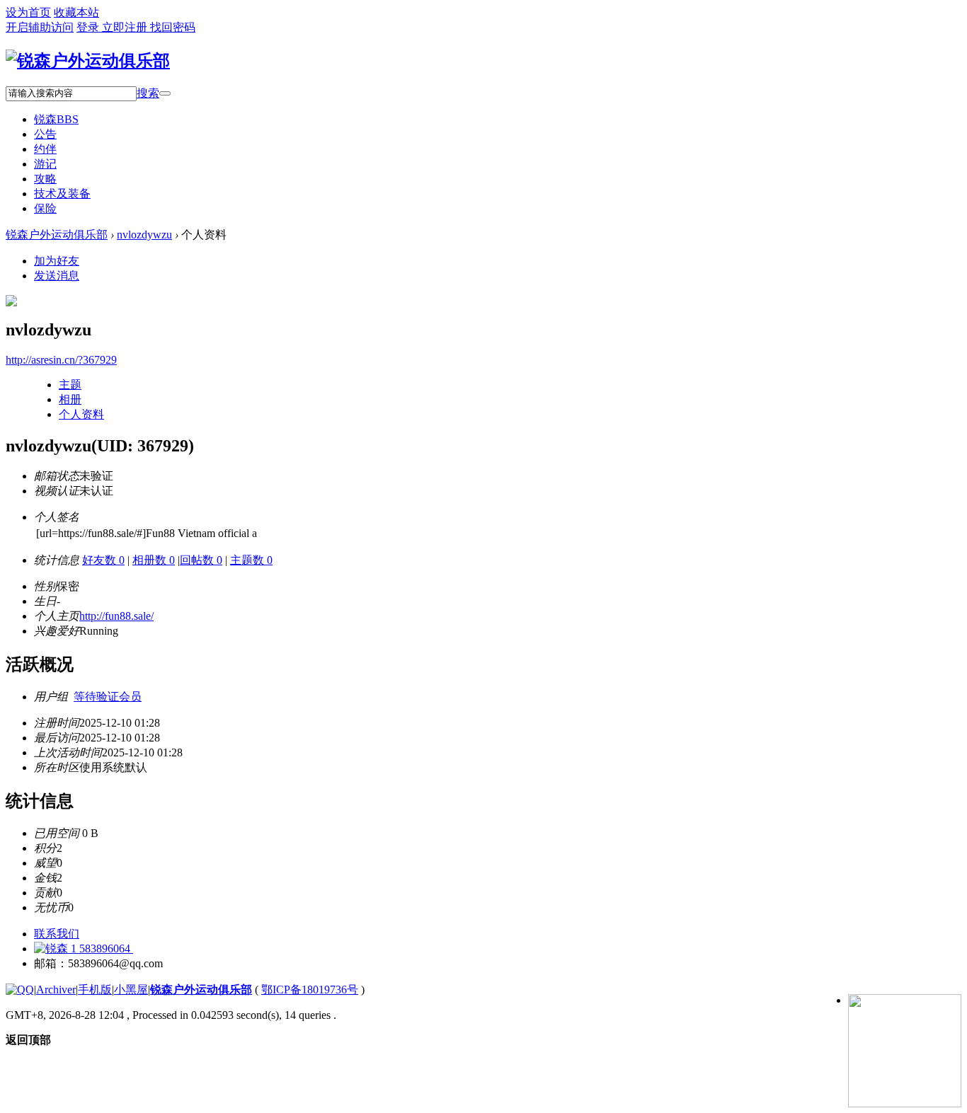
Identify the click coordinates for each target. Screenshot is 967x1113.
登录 (89, 27)
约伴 (45, 149)
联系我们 (56, 934)
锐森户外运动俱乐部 (57, 235)
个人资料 (81, 414)
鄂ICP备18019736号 (309, 990)
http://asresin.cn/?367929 (61, 360)
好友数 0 (103, 560)
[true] (165, 93)
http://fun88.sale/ (116, 616)
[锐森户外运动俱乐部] (88, 61)
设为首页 (28, 12)
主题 (70, 385)
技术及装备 (62, 194)
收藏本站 (76, 12)
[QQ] (20, 990)
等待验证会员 (108, 697)
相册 (70, 399)
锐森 (56, 119)
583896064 (104, 948)
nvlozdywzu (144, 235)
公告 (45, 134)
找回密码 (172, 27)
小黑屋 (131, 990)
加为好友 (56, 261)
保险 (45, 208)
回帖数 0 (201, 560)
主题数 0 (251, 560)
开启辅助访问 (40, 27)
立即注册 (126, 27)
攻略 (45, 179)
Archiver (56, 990)
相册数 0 (153, 560)
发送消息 (56, 276)
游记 (45, 164)
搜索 (148, 93)
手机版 (95, 990)
